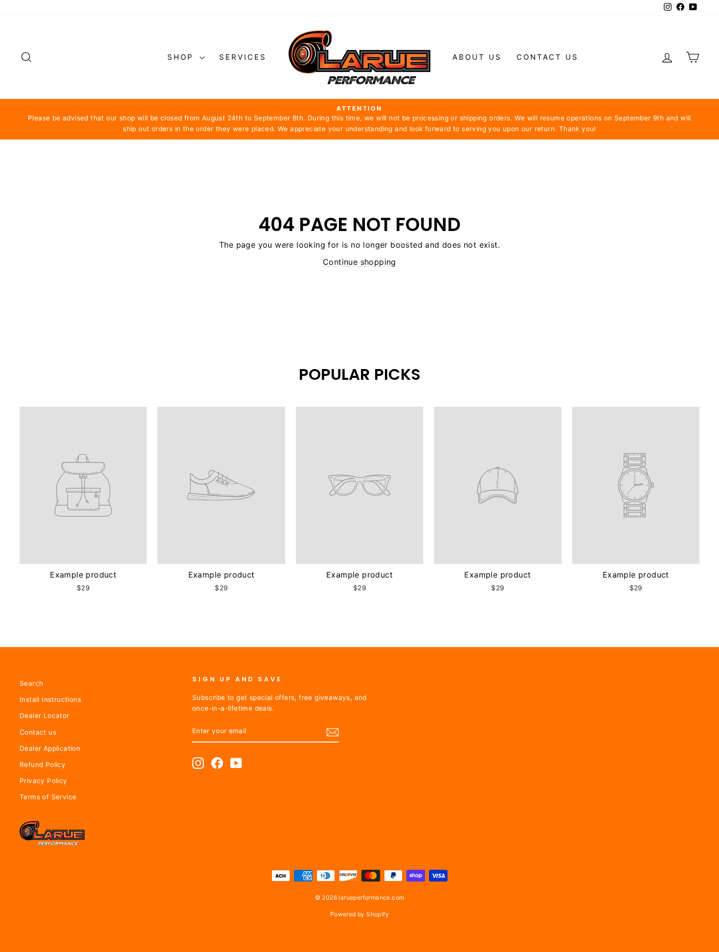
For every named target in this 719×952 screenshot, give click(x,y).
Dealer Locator (44, 716)
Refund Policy (43, 764)
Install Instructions (50, 699)
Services (243, 57)
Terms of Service (48, 797)
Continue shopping (359, 262)
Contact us (548, 57)
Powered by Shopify (359, 914)
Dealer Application (50, 748)
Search (31, 683)
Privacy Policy (43, 781)
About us (477, 57)
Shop (182, 57)
